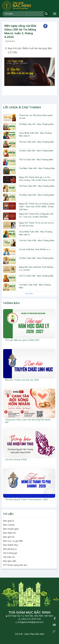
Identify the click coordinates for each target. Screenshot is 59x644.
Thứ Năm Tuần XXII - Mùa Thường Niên (37, 168)
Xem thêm (29, 294)
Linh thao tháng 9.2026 (16, 459)
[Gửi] (46, 14)
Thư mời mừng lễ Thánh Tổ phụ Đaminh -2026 (26, 499)
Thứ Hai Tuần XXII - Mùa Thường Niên (36, 142)
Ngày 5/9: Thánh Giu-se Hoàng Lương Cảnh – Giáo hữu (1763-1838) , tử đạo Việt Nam (36, 206)
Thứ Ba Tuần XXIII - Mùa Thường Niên (36, 258)
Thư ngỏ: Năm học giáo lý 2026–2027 (22, 340)
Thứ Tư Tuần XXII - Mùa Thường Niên (36, 159)
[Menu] (55, 13)
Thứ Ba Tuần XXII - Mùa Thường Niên (36, 150)
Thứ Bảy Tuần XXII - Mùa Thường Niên (36, 195)
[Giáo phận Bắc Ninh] (16, 5)
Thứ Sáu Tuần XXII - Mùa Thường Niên (37, 186)
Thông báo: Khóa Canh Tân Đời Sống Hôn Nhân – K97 (28, 421)
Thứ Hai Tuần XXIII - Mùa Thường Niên (36, 240)
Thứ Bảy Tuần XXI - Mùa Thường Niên (36, 124)
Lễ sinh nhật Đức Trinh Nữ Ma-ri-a (34, 249)
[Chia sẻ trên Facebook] (45, 26)
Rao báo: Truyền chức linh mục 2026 (22, 380)
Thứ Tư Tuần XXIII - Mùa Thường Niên (36, 276)
